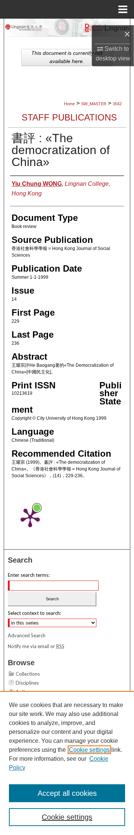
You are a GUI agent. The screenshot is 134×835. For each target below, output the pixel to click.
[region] (67, 763)
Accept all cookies (67, 793)
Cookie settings (89, 750)
